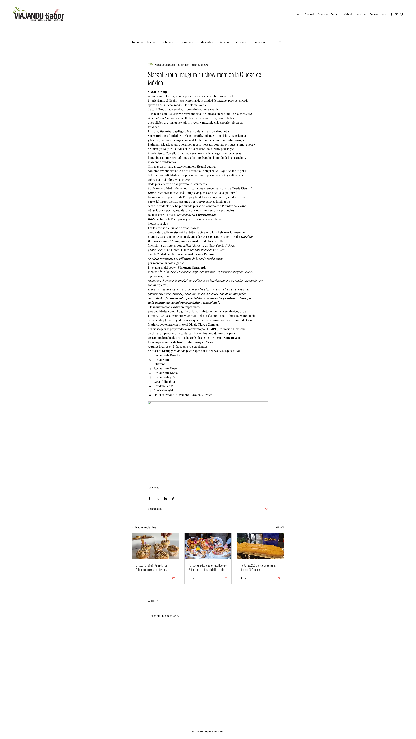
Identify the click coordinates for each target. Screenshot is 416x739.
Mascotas (207, 42)
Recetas (224, 42)
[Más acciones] (266, 65)
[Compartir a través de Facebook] (149, 498)
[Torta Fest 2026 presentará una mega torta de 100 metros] (260, 546)
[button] (280, 42)
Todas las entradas (143, 42)
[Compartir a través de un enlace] (173, 498)
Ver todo (280, 526)
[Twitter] (396, 14)
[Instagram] (401, 14)
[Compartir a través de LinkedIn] (165, 498)
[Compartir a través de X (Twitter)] (157, 498)
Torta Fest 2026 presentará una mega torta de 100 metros (259, 567)
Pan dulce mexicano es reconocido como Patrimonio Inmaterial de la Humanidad (207, 567)
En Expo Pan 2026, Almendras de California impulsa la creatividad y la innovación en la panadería (152, 567)
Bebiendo (168, 42)
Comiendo (187, 42)
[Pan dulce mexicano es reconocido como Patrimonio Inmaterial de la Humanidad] (208, 546)
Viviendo (241, 42)
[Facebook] (391, 14)
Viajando (259, 42)
